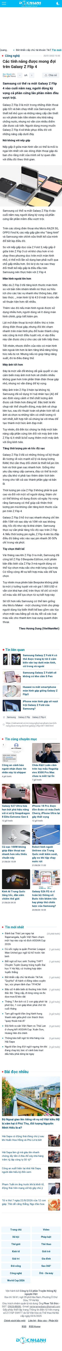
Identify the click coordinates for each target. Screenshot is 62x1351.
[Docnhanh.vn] (31, 1341)
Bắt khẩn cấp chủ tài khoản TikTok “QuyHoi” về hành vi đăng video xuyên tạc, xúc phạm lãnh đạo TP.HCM (32, 981)
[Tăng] (31, 75)
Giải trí (16, 1258)
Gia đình (46, 1258)
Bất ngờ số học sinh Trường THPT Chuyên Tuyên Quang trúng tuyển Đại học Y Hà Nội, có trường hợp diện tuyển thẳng (32, 967)
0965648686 (14, 1306)
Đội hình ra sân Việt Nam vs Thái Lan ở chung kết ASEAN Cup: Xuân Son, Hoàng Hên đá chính (32, 1029)
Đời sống (16, 1266)
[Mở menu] (4, 3)
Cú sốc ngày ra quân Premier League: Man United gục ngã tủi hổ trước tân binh (32, 953)
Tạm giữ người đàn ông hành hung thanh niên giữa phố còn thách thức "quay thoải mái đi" (32, 1017)
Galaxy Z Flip (24, 717)
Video (46, 1229)
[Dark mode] (58, 3)
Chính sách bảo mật (14, 1320)
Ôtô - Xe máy (46, 1273)
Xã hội (15, 1237)
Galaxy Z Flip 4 (38, 717)
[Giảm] (19, 75)
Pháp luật (46, 1237)
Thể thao (46, 1244)
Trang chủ (15, 1229)
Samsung (11, 717)
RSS (24, 1326)
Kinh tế (16, 1251)
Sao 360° (46, 1266)
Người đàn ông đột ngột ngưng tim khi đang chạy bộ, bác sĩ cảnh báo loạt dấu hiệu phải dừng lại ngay (32, 1050)
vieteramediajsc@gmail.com (45, 1306)
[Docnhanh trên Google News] (9, 75)
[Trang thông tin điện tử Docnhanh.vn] (30, 3)
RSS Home (34, 1326)
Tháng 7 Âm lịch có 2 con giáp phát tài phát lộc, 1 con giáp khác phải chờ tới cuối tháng (32, 1005)
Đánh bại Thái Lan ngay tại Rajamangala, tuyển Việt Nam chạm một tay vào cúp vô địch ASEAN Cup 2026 (32, 939)
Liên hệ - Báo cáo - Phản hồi (43, 1320)
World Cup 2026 (15, 1280)
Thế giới (15, 1244)
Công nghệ (16, 1273)
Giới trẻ (46, 1251)
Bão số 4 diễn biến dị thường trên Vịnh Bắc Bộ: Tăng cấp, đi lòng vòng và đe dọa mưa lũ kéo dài (32, 993)
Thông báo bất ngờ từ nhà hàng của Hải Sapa (32, 1040)
